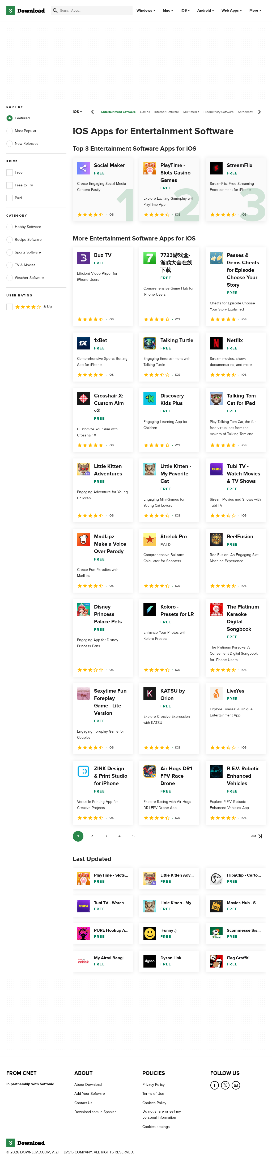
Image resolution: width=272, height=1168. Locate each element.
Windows (144, 10)
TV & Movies (25, 265)
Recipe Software (28, 239)
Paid (18, 198)
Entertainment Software (118, 112)
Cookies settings (156, 1126)
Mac (166, 10)
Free (19, 172)
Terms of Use (153, 1093)
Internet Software (166, 112)
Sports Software (28, 252)
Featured (22, 118)
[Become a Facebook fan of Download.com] (214, 1085)
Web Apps (230, 10)
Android (204, 10)
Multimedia (191, 112)
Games (145, 112)
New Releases (27, 143)
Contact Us (83, 1103)
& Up (48, 306)
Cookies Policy (154, 1103)
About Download (88, 1084)
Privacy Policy (153, 1084)
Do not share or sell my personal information (161, 1114)
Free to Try (24, 185)
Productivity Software (218, 112)
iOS (184, 10)
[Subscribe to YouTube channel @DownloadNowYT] (236, 1085)
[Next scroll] (259, 112)
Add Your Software (89, 1093)
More (253, 10)
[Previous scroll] (92, 112)
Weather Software (29, 277)
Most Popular (25, 131)
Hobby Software (28, 227)
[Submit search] (55, 10)
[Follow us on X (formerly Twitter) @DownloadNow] (225, 1085)
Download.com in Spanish (95, 1112)
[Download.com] (25, 10)
